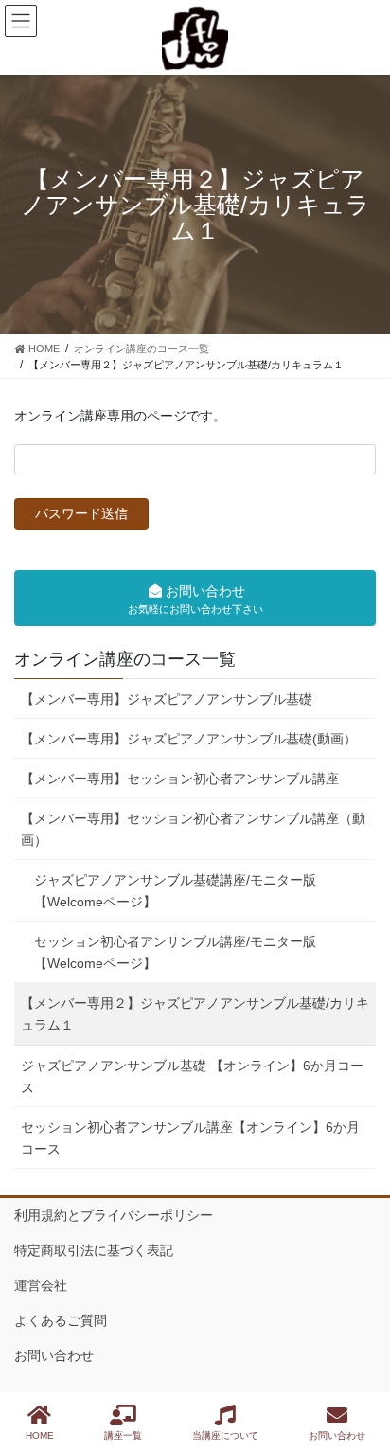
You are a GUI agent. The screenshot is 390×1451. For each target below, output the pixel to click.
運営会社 (40, 1285)
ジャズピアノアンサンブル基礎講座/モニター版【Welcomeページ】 (175, 890)
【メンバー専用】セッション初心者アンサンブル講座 (180, 778)
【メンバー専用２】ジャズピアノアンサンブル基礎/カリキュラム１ (195, 1013)
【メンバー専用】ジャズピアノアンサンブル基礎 (166, 699)
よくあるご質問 (60, 1320)
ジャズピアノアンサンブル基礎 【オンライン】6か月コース (192, 1076)
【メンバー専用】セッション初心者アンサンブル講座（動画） (193, 829)
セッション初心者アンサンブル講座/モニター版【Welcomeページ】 (175, 952)
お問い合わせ (54, 1355)
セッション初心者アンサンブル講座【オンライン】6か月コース (190, 1138)
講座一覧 (123, 1435)
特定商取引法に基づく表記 (93, 1250)
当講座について (225, 1435)
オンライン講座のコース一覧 (125, 659)
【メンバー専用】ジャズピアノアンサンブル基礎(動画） (189, 738)
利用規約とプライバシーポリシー (113, 1215)
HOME (40, 1435)
